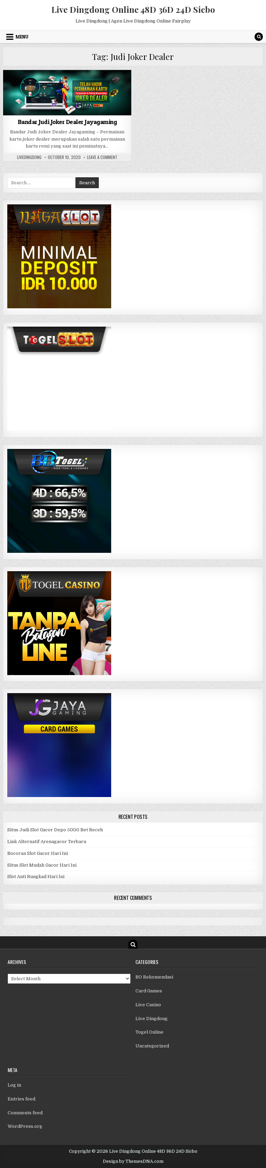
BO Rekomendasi (154, 977)
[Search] (259, 37)
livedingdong (29, 157)
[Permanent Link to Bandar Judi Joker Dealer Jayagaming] (67, 92)
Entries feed (21, 1098)
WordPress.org (25, 1126)
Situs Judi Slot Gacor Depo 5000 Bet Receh (55, 829)
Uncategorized (152, 1045)
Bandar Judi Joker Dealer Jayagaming (67, 121)
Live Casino (148, 1004)
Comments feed (25, 1112)
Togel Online (149, 1032)
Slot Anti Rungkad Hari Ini (35, 876)
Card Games (67, 87)
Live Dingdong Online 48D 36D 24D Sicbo (133, 9)
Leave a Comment (102, 157)
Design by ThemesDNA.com (133, 1161)
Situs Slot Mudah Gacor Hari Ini (42, 865)
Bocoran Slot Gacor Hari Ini (37, 853)
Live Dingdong (151, 1018)
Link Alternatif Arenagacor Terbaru (46, 841)
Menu (22, 36)
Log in (14, 1085)
